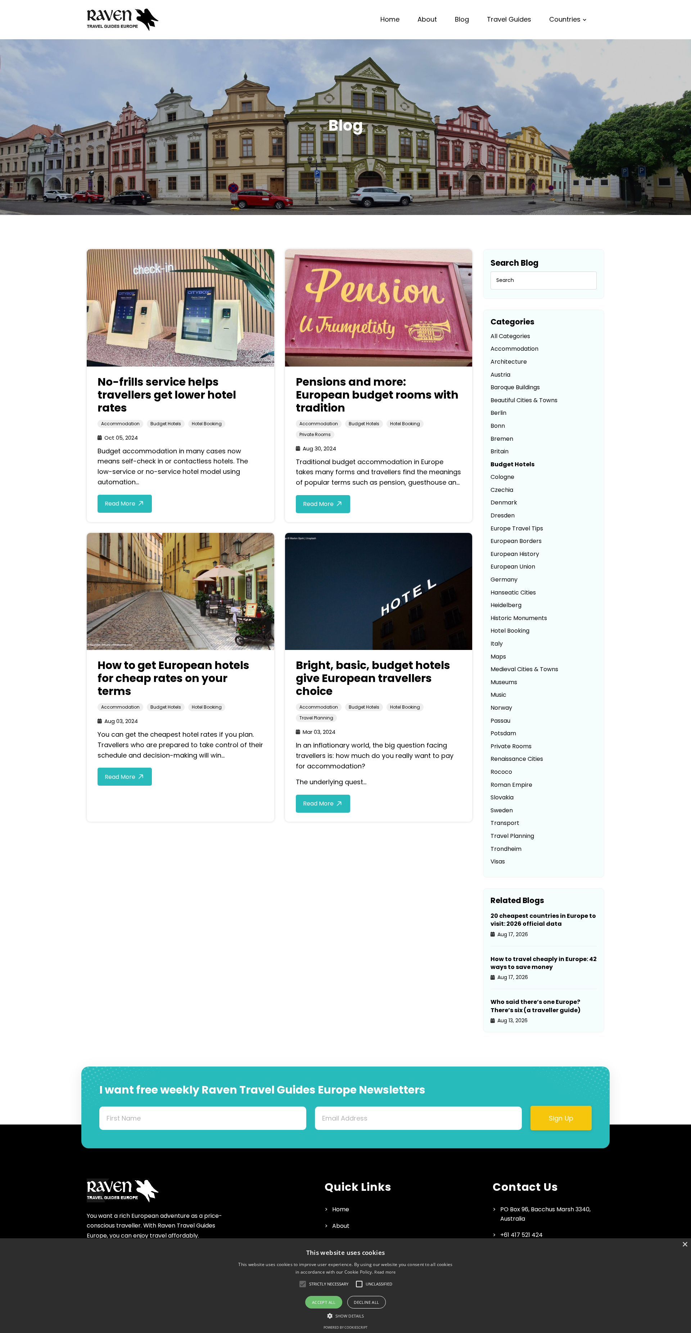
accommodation (120, 424)
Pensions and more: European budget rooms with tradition (377, 395)
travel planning (316, 718)
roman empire (511, 785)
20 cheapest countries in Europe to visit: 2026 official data (543, 920)
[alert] (345, 1285)
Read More (120, 503)
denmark (504, 502)
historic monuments (519, 618)
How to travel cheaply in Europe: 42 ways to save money (544, 963)
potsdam (503, 733)
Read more (385, 1272)
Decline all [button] (366, 1302)
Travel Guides (509, 19)
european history (515, 554)
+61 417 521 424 (521, 1235)
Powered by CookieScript (345, 1327)
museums (504, 682)
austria (500, 375)
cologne (502, 477)
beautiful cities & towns (524, 400)
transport (505, 823)
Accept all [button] (324, 1302)
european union (513, 566)
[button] (328, 1284)
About (427, 19)
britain (500, 451)
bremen (502, 439)
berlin (498, 413)
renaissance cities (517, 759)
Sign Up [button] (561, 1118)
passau (500, 721)
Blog (462, 19)
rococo (501, 772)
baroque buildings (515, 387)
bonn (498, 426)
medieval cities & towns (524, 669)
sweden (502, 810)
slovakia (502, 797)
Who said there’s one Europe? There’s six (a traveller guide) (536, 1006)
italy (497, 643)
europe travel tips (517, 528)
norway (501, 708)
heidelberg (506, 605)
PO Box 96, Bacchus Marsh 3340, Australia (545, 1214)
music (498, 695)
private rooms (315, 434)
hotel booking (207, 424)
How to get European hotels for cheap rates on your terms (173, 678)
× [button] (684, 1244)
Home (389, 19)
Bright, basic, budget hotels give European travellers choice (373, 678)
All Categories (510, 336)
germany (504, 579)
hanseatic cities (513, 592)
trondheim (506, 849)
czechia (502, 490)
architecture (509, 362)
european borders (516, 541)
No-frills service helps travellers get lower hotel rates (167, 395)
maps (498, 656)
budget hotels (165, 424)
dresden (503, 515)
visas (498, 861)
